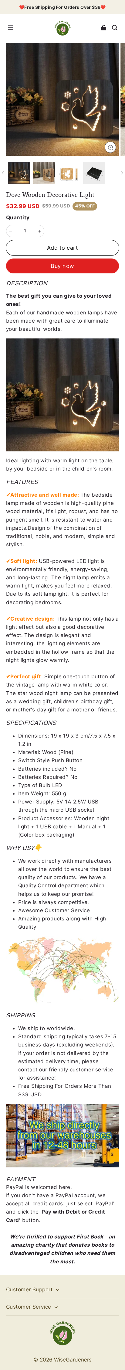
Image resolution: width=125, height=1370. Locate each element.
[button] (10, 27)
